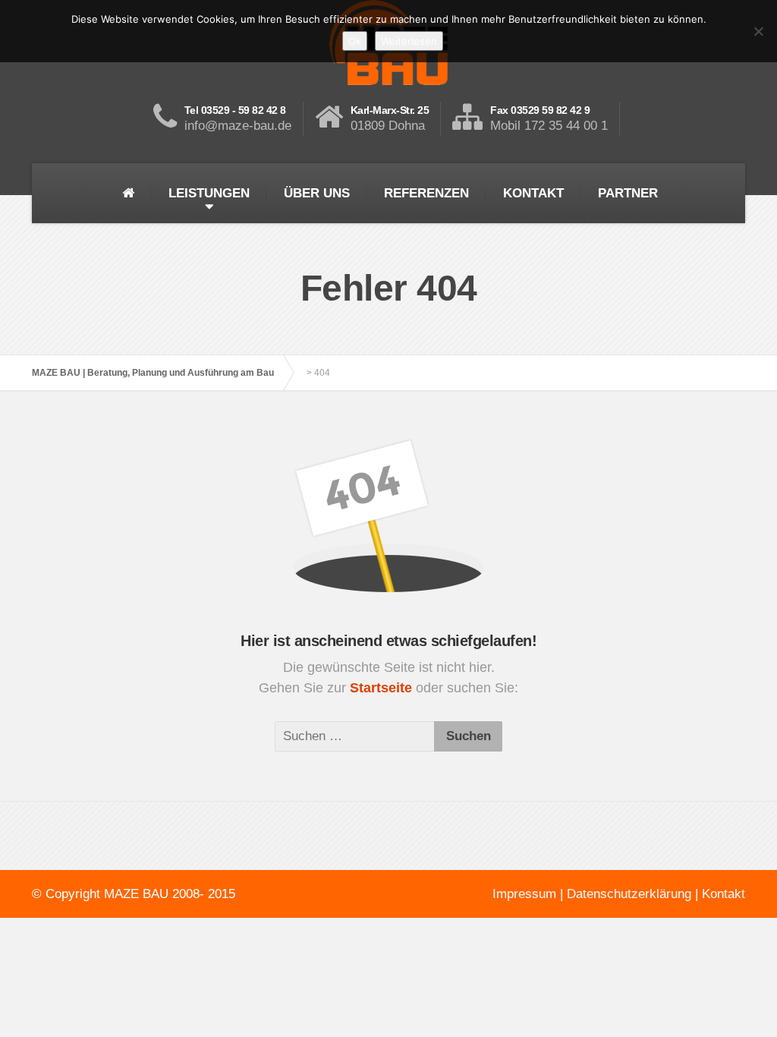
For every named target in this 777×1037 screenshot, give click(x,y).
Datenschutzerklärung (629, 894)
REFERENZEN (426, 193)
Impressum (524, 894)
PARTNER (628, 193)
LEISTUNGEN (209, 193)
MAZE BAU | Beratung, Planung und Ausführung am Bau (153, 372)
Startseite (383, 687)
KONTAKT (533, 193)
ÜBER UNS (317, 193)
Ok (354, 41)
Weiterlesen (409, 41)
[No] (758, 31)
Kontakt (723, 894)
